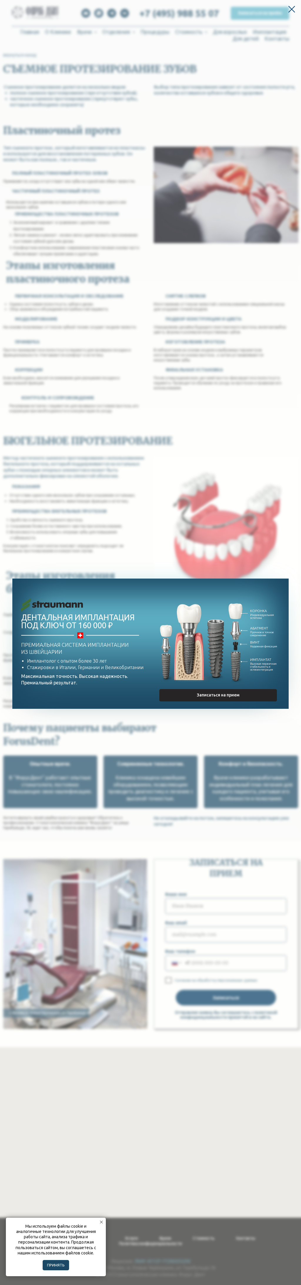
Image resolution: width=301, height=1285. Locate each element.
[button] (218, 695)
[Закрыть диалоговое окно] (291, 9)
